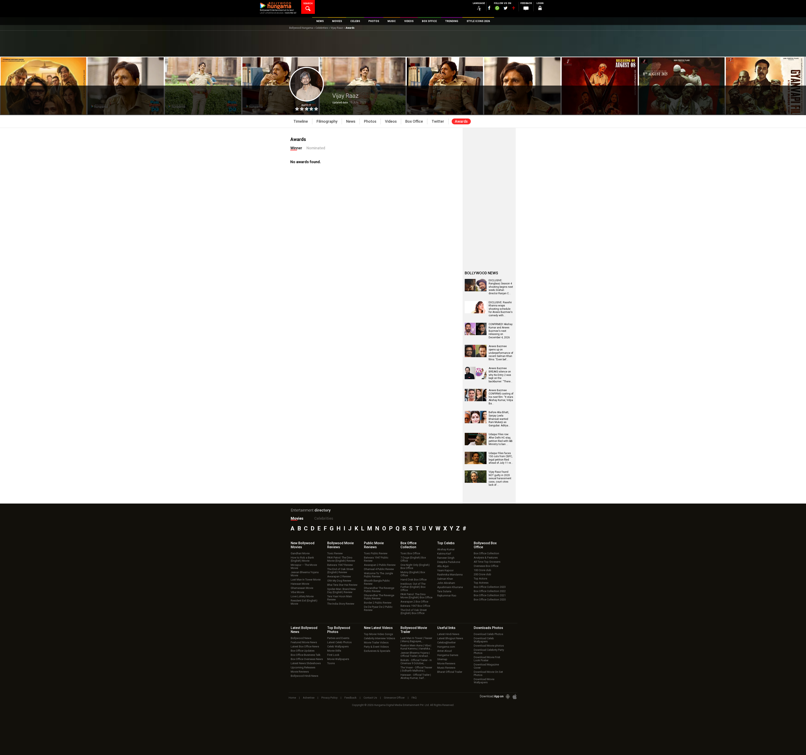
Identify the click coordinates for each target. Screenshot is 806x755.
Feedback (350, 697)
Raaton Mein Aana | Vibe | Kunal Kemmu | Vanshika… (416, 647)
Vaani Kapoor (445, 570)
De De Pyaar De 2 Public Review (378, 608)
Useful (446, 628)
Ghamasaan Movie (302, 588)
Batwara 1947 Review (340, 564)
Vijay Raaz (337, 27)
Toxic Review (335, 553)
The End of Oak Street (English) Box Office (413, 611)
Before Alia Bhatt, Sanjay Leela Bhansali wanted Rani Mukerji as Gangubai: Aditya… (499, 419)
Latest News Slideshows (306, 663)
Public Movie (374, 545)
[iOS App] (515, 696)
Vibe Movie (297, 592)
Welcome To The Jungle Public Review (378, 575)
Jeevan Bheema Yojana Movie (305, 574)
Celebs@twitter (446, 642)
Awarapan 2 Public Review (380, 564)
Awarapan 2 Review (339, 576)
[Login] (540, 8)
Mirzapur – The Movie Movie (304, 566)
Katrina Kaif (444, 553)
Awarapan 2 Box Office (414, 601)
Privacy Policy (329, 697)
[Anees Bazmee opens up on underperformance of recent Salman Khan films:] (476, 356)
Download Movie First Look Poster (487, 659)
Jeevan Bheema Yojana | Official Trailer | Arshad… (415, 654)
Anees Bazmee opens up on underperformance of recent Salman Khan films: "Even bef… (501, 353)
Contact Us (370, 697)
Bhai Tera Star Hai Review (342, 584)
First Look (333, 654)
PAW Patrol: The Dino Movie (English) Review (341, 559)
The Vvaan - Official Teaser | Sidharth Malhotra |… (416, 669)
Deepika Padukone (448, 562)
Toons (331, 663)
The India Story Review (340, 603)
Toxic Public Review (375, 553)
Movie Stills (334, 650)
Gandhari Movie (300, 553)
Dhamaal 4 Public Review (379, 569)
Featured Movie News (304, 642)
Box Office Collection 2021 (490, 595)
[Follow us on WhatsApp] (497, 8)
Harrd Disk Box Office (413, 579)
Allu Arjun (443, 566)
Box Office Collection (486, 553)
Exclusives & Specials (377, 650)
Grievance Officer (394, 697)
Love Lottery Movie (302, 596)
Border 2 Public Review (377, 602)
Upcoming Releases (303, 667)
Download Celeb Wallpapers (484, 640)
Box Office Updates (302, 650)
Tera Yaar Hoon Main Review (339, 598)
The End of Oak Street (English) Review (340, 571)
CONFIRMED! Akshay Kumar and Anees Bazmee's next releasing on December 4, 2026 (501, 331)
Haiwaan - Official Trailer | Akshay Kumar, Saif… (415, 676)
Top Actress (481, 582)
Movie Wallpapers (338, 659)
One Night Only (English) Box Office (415, 566)
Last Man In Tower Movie (306, 579)
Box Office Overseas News (307, 659)
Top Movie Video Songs (378, 634)
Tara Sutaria (444, 591)
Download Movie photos (489, 645)
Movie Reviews (300, 671)
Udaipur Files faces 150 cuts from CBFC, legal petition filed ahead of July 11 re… (501, 458)
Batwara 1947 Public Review (376, 559)
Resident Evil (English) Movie (304, 602)
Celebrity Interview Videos (379, 638)
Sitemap (442, 659)
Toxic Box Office (410, 553)
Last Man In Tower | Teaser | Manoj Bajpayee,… (416, 640)
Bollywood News (301, 638)
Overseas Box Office (486, 566)
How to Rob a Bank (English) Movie (302, 559)
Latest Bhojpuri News (450, 638)
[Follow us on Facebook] (489, 8)
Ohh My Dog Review (339, 580)
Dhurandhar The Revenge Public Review (379, 589)
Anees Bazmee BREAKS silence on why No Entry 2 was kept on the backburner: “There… (500, 375)
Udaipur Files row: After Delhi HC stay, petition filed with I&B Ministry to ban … (501, 439)
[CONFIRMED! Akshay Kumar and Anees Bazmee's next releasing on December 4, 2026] (476, 334)
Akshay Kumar (446, 549)
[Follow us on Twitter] (506, 8)
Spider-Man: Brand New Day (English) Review (341, 590)
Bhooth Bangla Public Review (377, 582)
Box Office (408, 545)
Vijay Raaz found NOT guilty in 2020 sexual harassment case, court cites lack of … (500, 478)
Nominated (315, 148)
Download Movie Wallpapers (484, 681)
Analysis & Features (486, 557)
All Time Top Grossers (487, 561)
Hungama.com (446, 646)
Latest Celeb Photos (339, 642)
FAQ (414, 697)
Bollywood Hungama (301, 27)
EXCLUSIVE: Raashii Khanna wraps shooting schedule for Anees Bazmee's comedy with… (501, 309)
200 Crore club (482, 574)
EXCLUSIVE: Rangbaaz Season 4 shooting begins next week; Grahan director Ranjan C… (501, 287)
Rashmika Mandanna (450, 574)
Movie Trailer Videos (376, 642)
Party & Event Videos (376, 646)
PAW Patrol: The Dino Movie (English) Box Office (416, 596)
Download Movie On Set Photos (488, 673)
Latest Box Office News (305, 646)
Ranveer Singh (445, 557)
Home (292, 697)
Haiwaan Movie (300, 583)
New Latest (378, 628)
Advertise (308, 697)
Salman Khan (445, 578)
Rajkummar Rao (446, 595)
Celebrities (321, 27)
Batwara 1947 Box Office (415, 605)
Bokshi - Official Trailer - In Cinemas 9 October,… (416, 662)
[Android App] (508, 696)
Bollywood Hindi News (304, 675)
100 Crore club (482, 570)
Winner (296, 148)
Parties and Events (338, 638)
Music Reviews (446, 667)
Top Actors (480, 578)
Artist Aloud (444, 650)
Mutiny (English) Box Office (412, 574)
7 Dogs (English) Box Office (413, 559)
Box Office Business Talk (306, 654)
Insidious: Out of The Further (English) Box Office (412, 587)
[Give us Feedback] (526, 9)
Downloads (488, 628)
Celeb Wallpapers (338, 646)
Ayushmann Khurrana (450, 587)
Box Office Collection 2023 (490, 586)
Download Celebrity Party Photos (489, 651)
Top (446, 543)
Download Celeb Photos (488, 634)
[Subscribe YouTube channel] (513, 8)
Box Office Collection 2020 (490, 599)
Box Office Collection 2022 (490, 591)
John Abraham (446, 582)
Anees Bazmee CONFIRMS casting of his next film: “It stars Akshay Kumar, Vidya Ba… (501, 397)
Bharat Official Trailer (449, 671)
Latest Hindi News (448, 634)
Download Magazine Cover (486, 666)
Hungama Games (447, 655)
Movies (297, 518)
